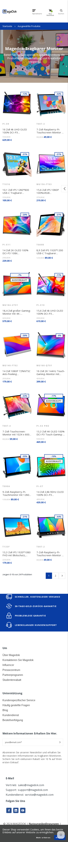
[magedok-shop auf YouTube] (22, 810)
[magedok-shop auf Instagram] (15, 810)
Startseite (7, 26)
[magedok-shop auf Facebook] (9, 810)
